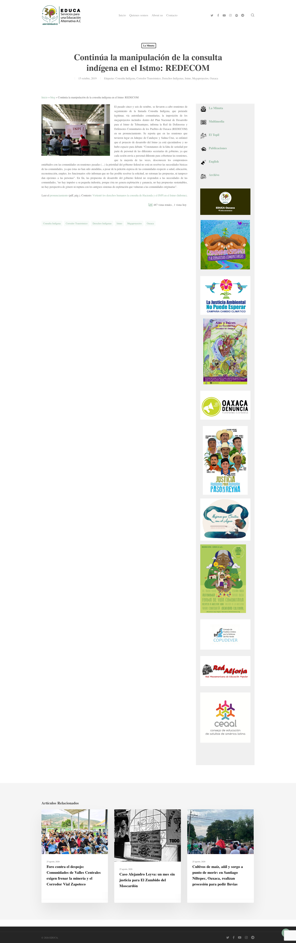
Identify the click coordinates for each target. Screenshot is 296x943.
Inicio (44, 97)
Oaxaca (214, 78)
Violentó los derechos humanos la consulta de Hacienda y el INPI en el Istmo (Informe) (139, 195)
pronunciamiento (59, 195)
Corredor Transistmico (149, 78)
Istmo (188, 78)
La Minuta (148, 45)
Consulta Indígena (125, 78)
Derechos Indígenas (172, 78)
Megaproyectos (200, 78)
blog (52, 97)
